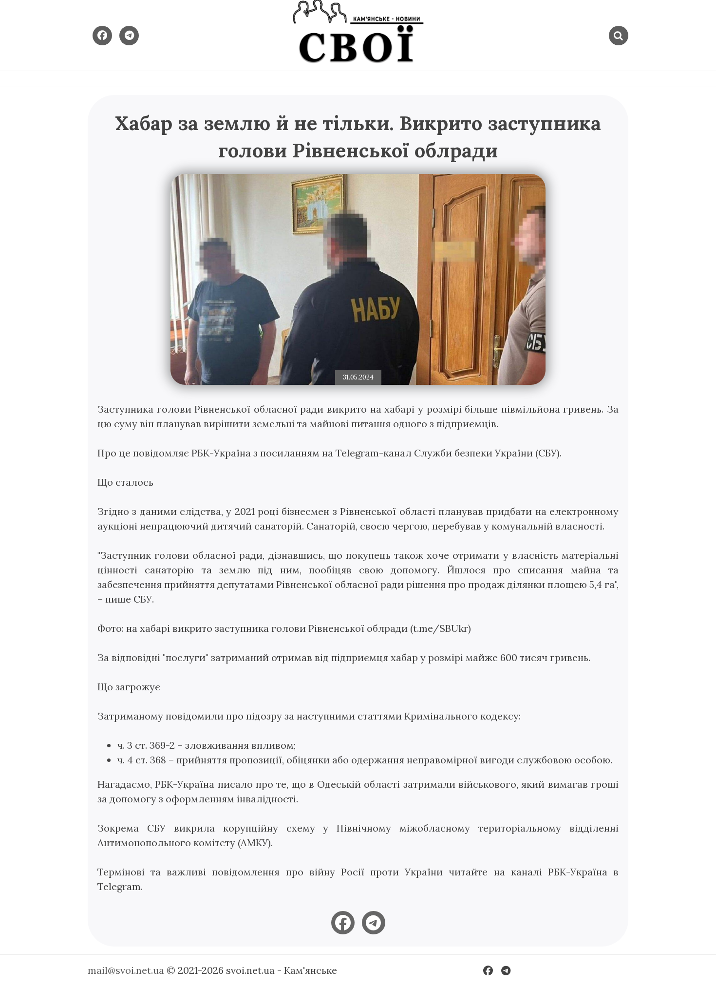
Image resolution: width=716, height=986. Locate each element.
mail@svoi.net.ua (126, 970)
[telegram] (373, 922)
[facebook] (343, 922)
